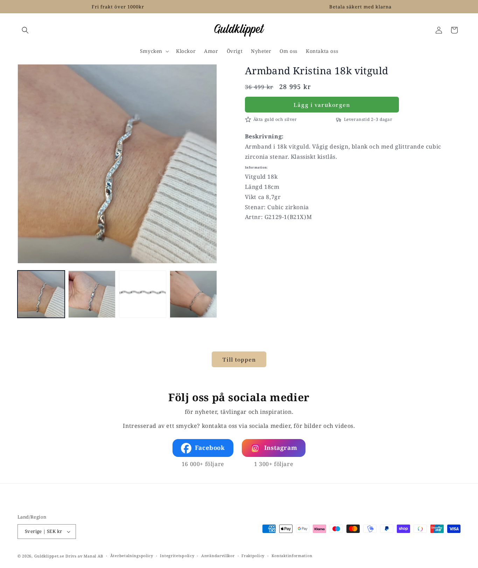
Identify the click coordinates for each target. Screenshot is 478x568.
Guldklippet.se (49, 556)
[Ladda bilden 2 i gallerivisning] (91, 294)
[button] (25, 30)
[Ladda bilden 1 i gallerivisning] (41, 294)
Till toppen (239, 359)
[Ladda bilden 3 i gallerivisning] (142, 294)
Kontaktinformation (292, 555)
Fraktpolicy (253, 555)
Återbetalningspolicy (131, 555)
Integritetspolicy (177, 555)
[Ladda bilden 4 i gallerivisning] (193, 294)
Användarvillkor (218, 555)
